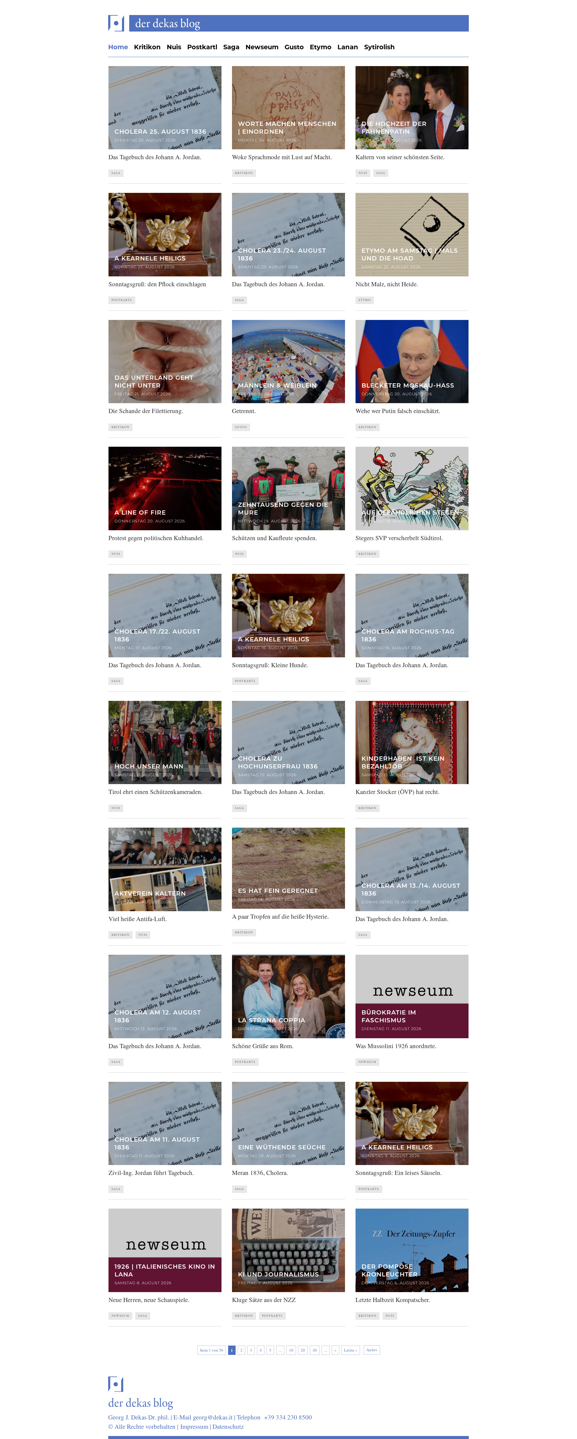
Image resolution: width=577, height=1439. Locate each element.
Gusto (294, 47)
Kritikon (147, 47)
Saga (231, 47)
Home (118, 47)
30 (315, 1350)
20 (303, 1350)
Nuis (174, 47)
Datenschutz (228, 1426)
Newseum (262, 47)
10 (291, 1350)
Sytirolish (379, 47)
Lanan (347, 47)
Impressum (194, 1426)
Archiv (371, 1349)
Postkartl (202, 47)
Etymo (320, 47)
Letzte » (350, 1350)
